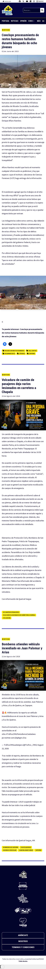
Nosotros (23, 941)
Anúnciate (23, 935)
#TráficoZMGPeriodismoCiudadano (21, 734)
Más (39, 21)
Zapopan (32, 353)
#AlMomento (12, 712)
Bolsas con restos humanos (14, 350)
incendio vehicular (9, 850)
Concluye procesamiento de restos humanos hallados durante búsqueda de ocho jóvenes (23, 333)
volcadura (6, 618)
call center (32, 350)
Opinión (23, 21)
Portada (5, 21)
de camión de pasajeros (11, 612)
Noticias (14, 21)
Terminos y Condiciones (23, 947)
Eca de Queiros (26, 847)
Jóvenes (22, 353)
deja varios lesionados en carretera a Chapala (19, 615)
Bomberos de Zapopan (10, 847)
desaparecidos (10, 353)
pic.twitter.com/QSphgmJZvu (14, 737)
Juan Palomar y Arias (26, 850)
